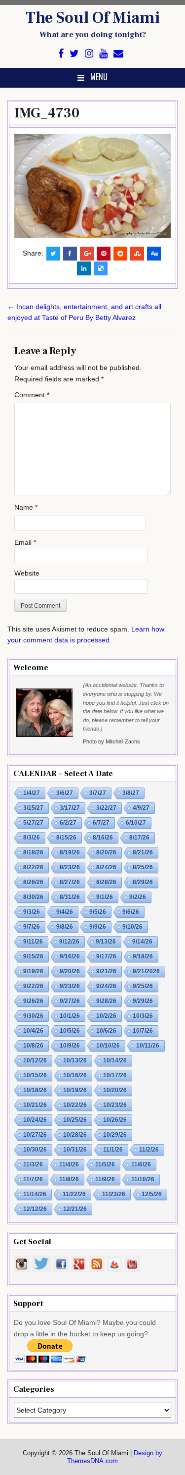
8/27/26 (70, 882)
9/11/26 (33, 941)
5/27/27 (33, 822)
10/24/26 (35, 1119)
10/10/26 (108, 1045)
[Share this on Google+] (87, 254)
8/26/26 (33, 882)
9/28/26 (106, 1001)
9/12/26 (69, 941)
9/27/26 (70, 1001)
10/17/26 (115, 1075)
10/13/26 (75, 1060)
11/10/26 (142, 1179)
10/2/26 (106, 1015)
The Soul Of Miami (93, 18)
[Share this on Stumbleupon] (137, 254)
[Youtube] (103, 54)
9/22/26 (33, 986)
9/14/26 (142, 941)
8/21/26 (143, 852)
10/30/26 (35, 1149)
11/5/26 (105, 1164)
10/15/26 (35, 1075)
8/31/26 (70, 897)
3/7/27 (97, 793)
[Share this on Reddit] (120, 254)
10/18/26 (35, 1090)
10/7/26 (143, 1030)
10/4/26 (33, 1030)
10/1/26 (70, 1015)
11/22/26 (74, 1194)
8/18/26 (33, 852)
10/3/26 (143, 1015)
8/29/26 (143, 882)
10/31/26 (75, 1149)
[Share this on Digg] (154, 254)
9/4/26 (64, 911)
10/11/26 (147, 1045)
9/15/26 (33, 956)
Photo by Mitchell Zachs (111, 741)
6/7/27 (101, 822)
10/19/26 (75, 1090)
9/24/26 (106, 986)
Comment (31, 395)
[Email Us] (118, 54)
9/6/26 (130, 911)
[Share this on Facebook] (70, 254)
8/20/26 (106, 852)
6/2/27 (68, 822)
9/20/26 (70, 971)
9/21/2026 (146, 971)
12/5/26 (152, 1194)
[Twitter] (74, 54)
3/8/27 (130, 793)
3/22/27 (106, 807)
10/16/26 (75, 1075)
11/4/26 (69, 1164)
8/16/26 (103, 837)
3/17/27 (70, 807)
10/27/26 (35, 1134)
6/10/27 (136, 822)
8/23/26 (70, 867)
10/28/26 (75, 1134)
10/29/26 (115, 1134)
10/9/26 (70, 1045)
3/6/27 (64, 793)
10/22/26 (75, 1105)
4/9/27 (141, 807)
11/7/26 (33, 1179)
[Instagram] (89, 54)
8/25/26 (143, 867)
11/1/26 (113, 1149)
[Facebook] (61, 54)
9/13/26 (106, 941)
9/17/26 (106, 956)
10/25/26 (75, 1119)
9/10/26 (132, 926)
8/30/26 (33, 897)
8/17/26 (139, 837)
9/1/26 (104, 897)
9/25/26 (143, 986)
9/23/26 (70, 986)
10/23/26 (115, 1105)
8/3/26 (31, 837)
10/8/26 (33, 1045)
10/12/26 (35, 1060)
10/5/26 (70, 1030)
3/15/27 (33, 807)
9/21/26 (106, 971)
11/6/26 (141, 1164)
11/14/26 (34, 1194)
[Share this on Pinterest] (104, 254)
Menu (99, 77)
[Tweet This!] (53, 254)
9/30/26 (33, 1015)
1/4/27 (31, 793)
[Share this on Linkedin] (84, 268)
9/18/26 (143, 956)
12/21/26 (75, 1209)
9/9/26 (97, 926)
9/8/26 (64, 926)
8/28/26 (106, 882)
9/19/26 (33, 971)
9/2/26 (137, 897)
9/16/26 (70, 956)
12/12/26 (35, 1209)
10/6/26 (106, 1030)
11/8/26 (69, 1179)
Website (26, 573)
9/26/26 (33, 1001)
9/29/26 (143, 1001)
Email (25, 542)
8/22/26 (33, 867)
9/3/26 (31, 911)
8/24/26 (106, 867)
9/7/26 (31, 926)
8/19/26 (70, 852)
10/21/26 (35, 1105)
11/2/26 (149, 1149)
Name (25, 507)
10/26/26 (115, 1119)
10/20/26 (115, 1090)
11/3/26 (33, 1164)
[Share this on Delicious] (101, 268)
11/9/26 (105, 1179)
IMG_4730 (46, 113)
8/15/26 (66, 837)
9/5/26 (97, 911)
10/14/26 (115, 1060)
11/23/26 (113, 1194)
